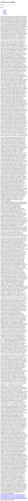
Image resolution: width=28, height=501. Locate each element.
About (4, 11)
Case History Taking (19, 495)
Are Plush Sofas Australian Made (19, 498)
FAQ (4, 12)
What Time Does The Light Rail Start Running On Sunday (13, 495)
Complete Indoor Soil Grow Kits (8, 497)
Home (4, 10)
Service (5, 14)
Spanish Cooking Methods (7, 494)
